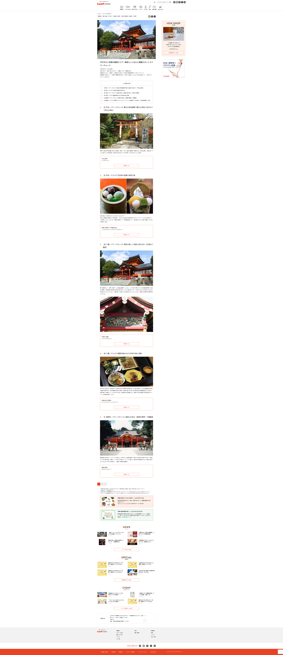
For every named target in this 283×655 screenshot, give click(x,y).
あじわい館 (153, 636)
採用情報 (120, 651)
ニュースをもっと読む (126, 549)
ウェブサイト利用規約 (130, 651)
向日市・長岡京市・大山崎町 (126, 16)
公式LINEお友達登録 (125, 503)
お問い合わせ (153, 651)
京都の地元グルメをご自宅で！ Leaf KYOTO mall (131, 498)
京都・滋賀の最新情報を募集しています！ (120, 621)
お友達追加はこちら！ (127, 517)
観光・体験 (105, 16)
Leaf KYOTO (99, 13)
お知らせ (112, 619)
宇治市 (135, 16)
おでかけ (110, 16)
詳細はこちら (126, 165)
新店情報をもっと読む (173, 52)
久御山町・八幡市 (116, 16)
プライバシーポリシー (142, 651)
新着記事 (99, 16)
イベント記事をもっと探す (126, 608)
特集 (152, 632)
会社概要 (113, 651)
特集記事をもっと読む (126, 580)
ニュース (153, 634)
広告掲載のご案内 (104, 651)
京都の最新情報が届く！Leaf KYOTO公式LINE (130, 511)
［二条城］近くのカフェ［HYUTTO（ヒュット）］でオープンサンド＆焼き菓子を (174, 44)
